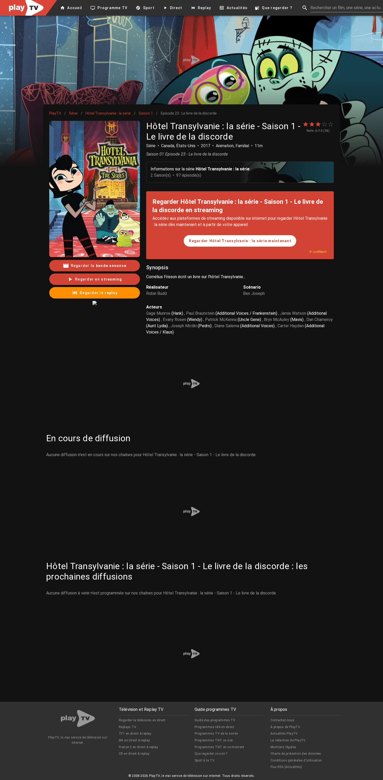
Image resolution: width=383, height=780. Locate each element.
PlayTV (55, 113)
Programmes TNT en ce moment (219, 747)
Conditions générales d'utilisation (296, 760)
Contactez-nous (282, 720)
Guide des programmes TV (215, 720)
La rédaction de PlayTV (288, 740)
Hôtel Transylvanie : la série (108, 113)
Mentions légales (283, 747)
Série (73, 113)
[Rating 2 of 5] (312, 124)
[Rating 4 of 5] (324, 124)
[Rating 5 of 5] (331, 124)
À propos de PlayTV (285, 727)
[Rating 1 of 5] (305, 124)
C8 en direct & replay (134, 753)
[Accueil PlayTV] (78, 719)
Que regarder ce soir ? (211, 753)
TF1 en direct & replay (135, 733)
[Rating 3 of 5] (318, 124)
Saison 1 (146, 113)
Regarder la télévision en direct (142, 720)
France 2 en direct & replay (138, 747)
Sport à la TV (204, 760)
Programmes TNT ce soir (214, 740)
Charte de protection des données (295, 753)
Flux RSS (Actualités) (286, 767)
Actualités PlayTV (284, 733)
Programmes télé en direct (214, 727)
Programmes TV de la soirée (216, 733)
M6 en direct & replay (134, 740)
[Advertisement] (191, 60)
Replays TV (127, 727)
